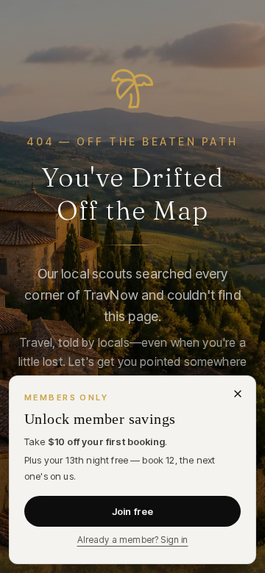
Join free (132, 511)
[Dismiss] (237, 393)
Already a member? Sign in (132, 539)
